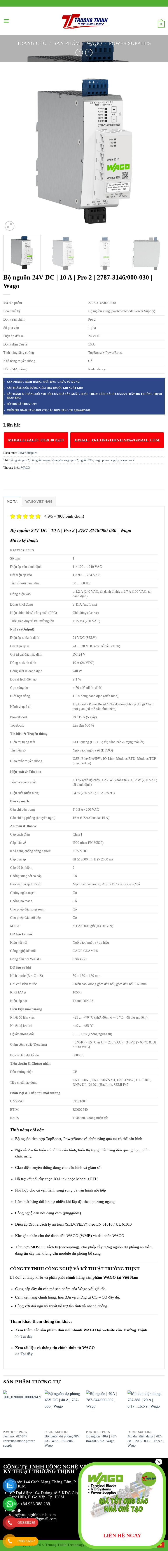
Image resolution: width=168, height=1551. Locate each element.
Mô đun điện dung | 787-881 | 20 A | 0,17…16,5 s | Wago (146, 1440)
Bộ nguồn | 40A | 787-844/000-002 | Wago (101, 1438)
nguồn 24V (86, 460)
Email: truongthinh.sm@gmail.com (117, 440)
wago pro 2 (127, 460)
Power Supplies (130, 43)
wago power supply (107, 460)
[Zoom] (9, 225)
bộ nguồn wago (40, 460)
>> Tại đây (24, 1336)
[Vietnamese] (161, 1544)
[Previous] (12, 151)
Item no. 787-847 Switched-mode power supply (19, 1440)
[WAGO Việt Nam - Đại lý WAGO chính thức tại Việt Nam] (84, 21)
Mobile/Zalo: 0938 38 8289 (36, 440)
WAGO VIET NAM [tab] (38, 501)
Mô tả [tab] (12, 501)
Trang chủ (32, 43)
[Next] (156, 151)
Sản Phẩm (67, 43)
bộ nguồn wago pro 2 (64, 460)
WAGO (94, 43)
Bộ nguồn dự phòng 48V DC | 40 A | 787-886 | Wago (62, 1440)
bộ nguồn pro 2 (19, 460)
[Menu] (6, 21)
